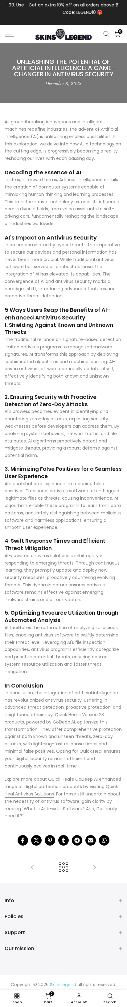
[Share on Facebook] (23, 840)
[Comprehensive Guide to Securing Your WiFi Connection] (32, 867)
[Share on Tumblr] (63, 840)
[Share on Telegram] (77, 840)
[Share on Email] (90, 840)
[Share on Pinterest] (50, 840)
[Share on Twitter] (36, 840)
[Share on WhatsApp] (104, 840)
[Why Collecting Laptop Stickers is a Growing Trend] (94, 867)
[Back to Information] (63, 867)
